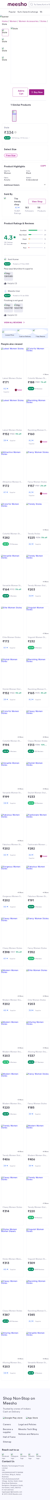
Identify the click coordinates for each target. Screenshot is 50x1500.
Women (13, 21)
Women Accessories (28, 21)
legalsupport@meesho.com (12, 1492)
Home (5, 21)
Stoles (43, 21)
